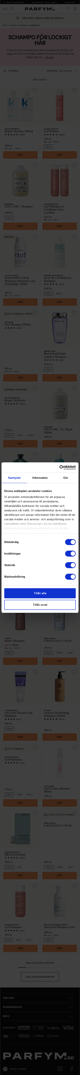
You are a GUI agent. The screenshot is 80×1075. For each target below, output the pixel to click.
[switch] (70, 554)
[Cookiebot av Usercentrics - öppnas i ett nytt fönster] (59, 467)
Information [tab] (40, 477)
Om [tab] (65, 477)
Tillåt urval (40, 605)
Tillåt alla (40, 593)
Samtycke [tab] (14, 477)
